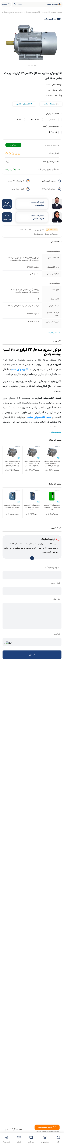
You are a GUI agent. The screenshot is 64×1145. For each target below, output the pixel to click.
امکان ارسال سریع (17, 189)
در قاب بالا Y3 (18, 119)
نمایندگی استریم (49, 104)
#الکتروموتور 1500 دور (24, 104)
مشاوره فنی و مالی (49, 181)
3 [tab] (29, 65)
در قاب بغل (53, 119)
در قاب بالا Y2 (36, 119)
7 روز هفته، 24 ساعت (16, 181)
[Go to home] (57, 12)
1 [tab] (35, 65)
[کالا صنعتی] (54, 4)
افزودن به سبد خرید (45, 1127)
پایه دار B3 (53, 132)
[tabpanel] (32, 41)
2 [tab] (32, 65)
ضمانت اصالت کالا (49, 189)
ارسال (32, 654)
